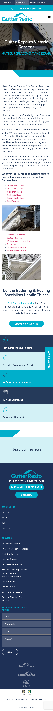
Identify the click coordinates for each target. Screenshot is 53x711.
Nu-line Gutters (14, 195)
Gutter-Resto (21, 2)
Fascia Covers (8, 586)
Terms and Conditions (37, 699)
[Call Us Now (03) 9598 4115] (13, 8)
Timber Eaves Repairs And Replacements (14, 571)
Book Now (26, 494)
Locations (7, 528)
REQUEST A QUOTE (49, 359)
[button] (49, 18)
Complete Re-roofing (16, 247)
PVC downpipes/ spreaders (18, 241)
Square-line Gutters (11, 576)
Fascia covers (12, 244)
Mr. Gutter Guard (37, 2)
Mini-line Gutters (14, 191)
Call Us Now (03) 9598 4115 (30, 8)
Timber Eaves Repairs (16, 250)
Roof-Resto (8, 2)
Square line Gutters (15, 198)
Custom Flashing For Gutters (12, 599)
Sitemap (10, 699)
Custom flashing (14, 238)
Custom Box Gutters (12, 592)
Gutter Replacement (16, 185)
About (5, 518)
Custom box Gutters (16, 234)
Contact (6, 512)
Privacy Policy (21, 699)
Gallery (5, 523)
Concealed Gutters (15, 188)
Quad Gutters (13, 201)
